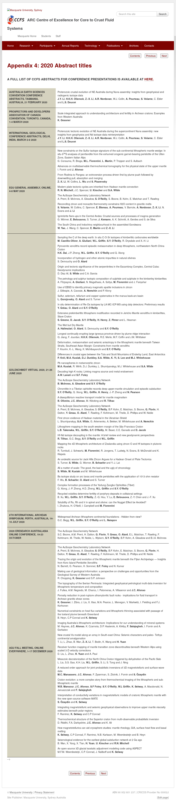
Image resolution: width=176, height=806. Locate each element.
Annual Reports (70, 45)
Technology (91, 45)
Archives (134, 45)
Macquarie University (21, 792)
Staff (58, 36)
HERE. (149, 79)
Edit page (163, 797)
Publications (113, 45)
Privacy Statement (44, 792)
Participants (46, 45)
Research (25, 45)
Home (10, 45)
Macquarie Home (27, 36)
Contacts (149, 45)
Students (46, 36)
